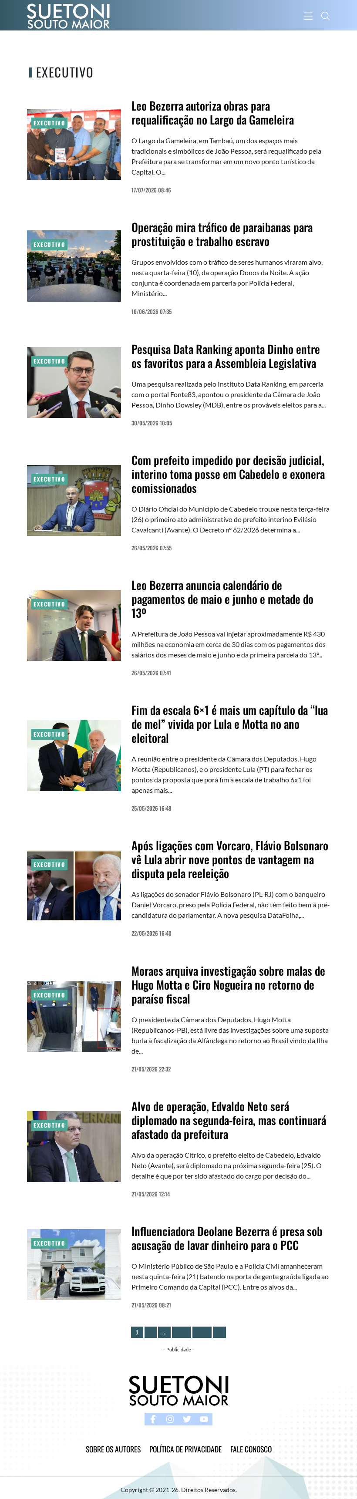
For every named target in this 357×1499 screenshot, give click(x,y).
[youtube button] (203, 1419)
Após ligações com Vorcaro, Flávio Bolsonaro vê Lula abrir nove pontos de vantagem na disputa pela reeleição (229, 859)
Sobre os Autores (113, 1449)
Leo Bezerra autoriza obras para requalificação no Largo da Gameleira (212, 112)
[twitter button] (186, 1419)
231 (181, 1332)
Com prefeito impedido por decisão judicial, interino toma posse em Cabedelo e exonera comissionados (228, 473)
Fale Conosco (251, 1449)
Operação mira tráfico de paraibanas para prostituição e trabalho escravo (222, 234)
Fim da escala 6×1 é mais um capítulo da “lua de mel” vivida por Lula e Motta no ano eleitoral (229, 723)
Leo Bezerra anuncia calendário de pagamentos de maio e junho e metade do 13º (222, 598)
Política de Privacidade (185, 1449)
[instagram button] (170, 1419)
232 (202, 1332)
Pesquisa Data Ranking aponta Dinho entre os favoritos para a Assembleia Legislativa (225, 355)
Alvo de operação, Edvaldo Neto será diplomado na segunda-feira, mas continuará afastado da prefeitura (228, 1120)
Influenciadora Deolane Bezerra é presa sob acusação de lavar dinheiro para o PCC (227, 1238)
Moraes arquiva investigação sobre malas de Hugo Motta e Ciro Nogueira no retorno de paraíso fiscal (228, 984)
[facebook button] (153, 1419)
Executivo (49, 123)
